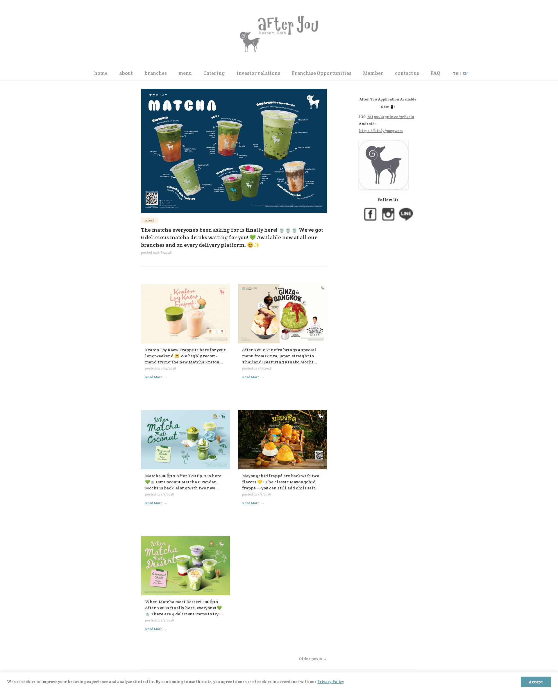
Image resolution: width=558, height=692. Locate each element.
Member (373, 73)
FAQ (435, 73)
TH (456, 73)
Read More (156, 377)
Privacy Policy (330, 681)
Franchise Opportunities (321, 73)
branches (155, 73)
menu (185, 73)
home (101, 73)
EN (465, 73)
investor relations (258, 73)
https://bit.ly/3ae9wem (381, 130)
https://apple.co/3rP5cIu (390, 116)
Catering (214, 73)
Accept (536, 682)
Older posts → (313, 658)
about (126, 73)
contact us (407, 73)
